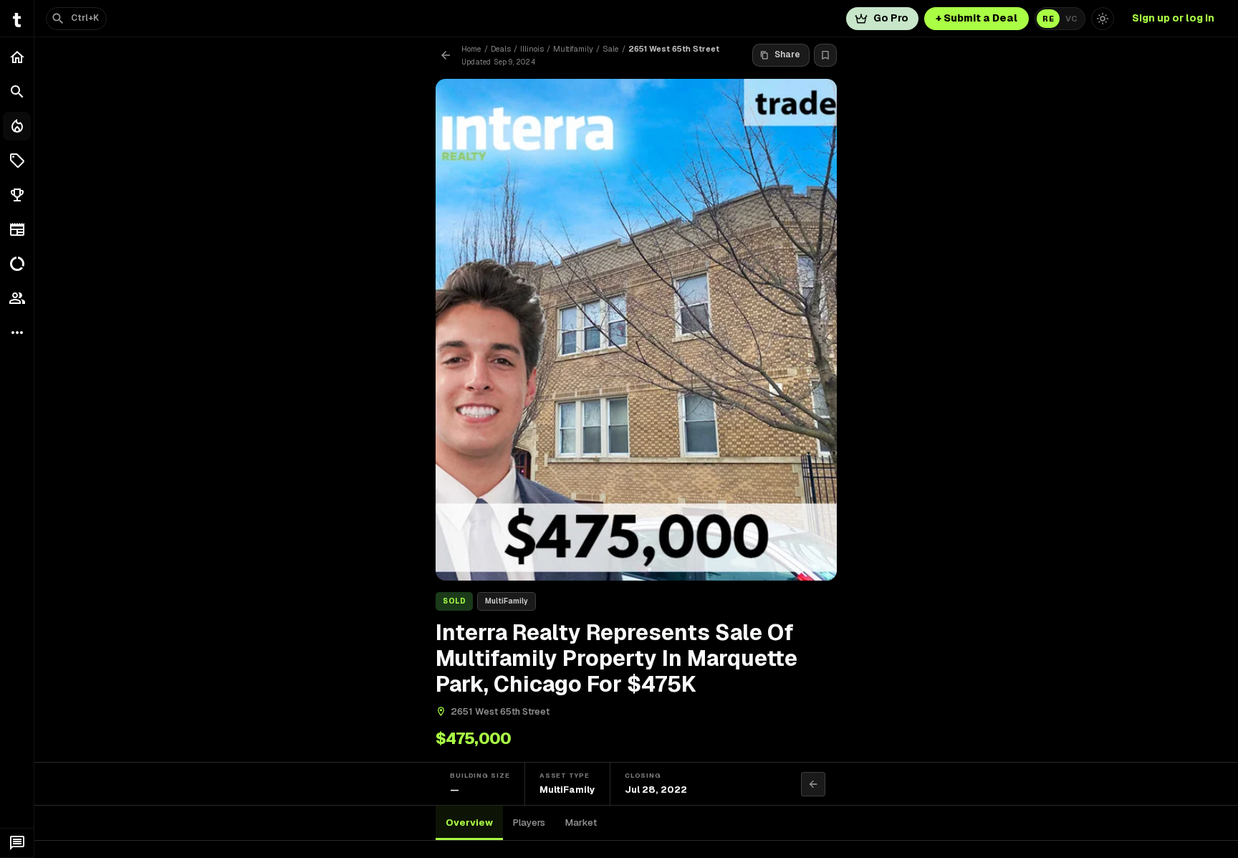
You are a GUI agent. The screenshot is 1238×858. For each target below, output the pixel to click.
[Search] (17, 91)
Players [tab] (529, 822)
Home (471, 49)
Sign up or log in (1173, 17)
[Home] (17, 57)
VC (1071, 19)
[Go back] (446, 55)
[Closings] (17, 126)
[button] (17, 160)
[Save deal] (825, 55)
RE (1048, 19)
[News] (17, 229)
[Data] (17, 263)
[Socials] (17, 298)
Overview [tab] (469, 822)
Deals (501, 49)
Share (787, 54)
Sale (611, 49)
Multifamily (573, 49)
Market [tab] (581, 822)
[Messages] (17, 843)
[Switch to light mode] (1102, 18)
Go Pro (890, 17)
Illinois (532, 49)
